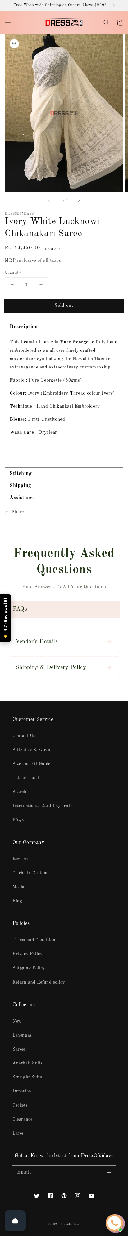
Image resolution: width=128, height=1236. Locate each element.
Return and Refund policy (38, 982)
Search (19, 792)
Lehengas (22, 1035)
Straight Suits (27, 1077)
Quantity (13, 272)
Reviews (20, 859)
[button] (8, 22)
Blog (17, 901)
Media (18, 887)
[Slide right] (78, 200)
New (17, 1021)
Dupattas (21, 1091)
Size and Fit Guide (31, 764)
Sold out (64, 305)
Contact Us (23, 736)
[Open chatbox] (114, 1223)
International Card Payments (42, 806)
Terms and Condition (33, 940)
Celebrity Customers (32, 873)
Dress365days (70, 1224)
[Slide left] (49, 200)
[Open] (15, 1220)
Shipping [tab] (20, 485)
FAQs (18, 820)
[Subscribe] (109, 1172)
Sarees (19, 1049)
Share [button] (18, 512)
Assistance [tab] (22, 497)
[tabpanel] (64, 400)
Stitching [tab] (21, 473)
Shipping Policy (28, 968)
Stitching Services (31, 750)
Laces (18, 1133)
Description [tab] (24, 326)
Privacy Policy (27, 954)
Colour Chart (25, 778)
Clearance (22, 1119)
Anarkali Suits (27, 1063)
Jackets (20, 1105)
